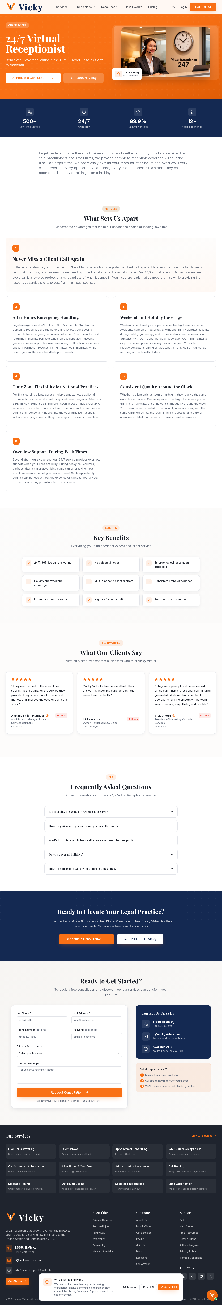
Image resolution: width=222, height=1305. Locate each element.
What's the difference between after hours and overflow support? (91, 840)
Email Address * (81, 1013)
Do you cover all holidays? (66, 854)
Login (183, 7)
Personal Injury (101, 1226)
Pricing (152, 7)
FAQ (182, 1220)
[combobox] (69, 1053)
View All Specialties (104, 1251)
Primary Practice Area (30, 1046)
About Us (141, 1220)
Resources (108, 7)
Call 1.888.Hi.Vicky (142, 939)
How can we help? (28, 1063)
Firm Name (84, 1029)
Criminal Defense (102, 1220)
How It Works (133, 7)
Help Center (187, 1226)
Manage (132, 1287)
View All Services (201, 1135)
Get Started (203, 7)
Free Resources (189, 1232)
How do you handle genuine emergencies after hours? (84, 826)
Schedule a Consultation (30, 78)
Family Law (99, 1232)
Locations (141, 1257)
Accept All (170, 1287)
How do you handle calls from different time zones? (82, 869)
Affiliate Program (189, 1245)
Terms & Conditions (191, 1257)
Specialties (84, 7)
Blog (139, 1251)
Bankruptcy (99, 1245)
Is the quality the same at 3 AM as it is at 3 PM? (78, 812)
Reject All (149, 1287)
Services (61, 7)
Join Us (140, 1245)
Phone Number (32, 1029)
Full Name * (24, 1013)
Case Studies (143, 1232)
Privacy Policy (188, 1251)
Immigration (99, 1238)
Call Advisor (143, 1263)
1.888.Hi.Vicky (86, 78)
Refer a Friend (188, 1238)
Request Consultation (67, 1092)
